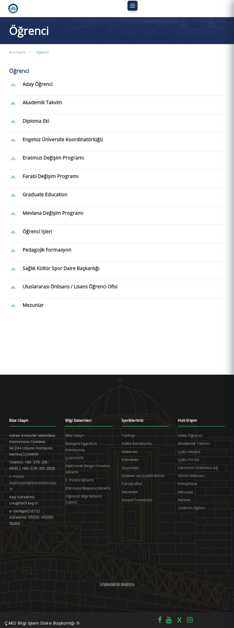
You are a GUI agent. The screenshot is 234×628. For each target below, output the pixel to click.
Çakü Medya (189, 451)
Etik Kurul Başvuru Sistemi (87, 488)
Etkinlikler (130, 459)
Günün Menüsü (191, 475)
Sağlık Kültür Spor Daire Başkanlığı (61, 268)
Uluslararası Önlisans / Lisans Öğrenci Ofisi (70, 286)
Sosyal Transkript (137, 500)
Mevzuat (185, 492)
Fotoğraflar (132, 483)
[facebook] (160, 620)
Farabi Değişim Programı (50, 176)
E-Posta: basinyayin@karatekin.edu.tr (32, 482)
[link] (117, 88)
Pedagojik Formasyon (47, 249)
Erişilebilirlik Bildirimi (117, 584)
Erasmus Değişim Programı (53, 157)
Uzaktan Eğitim (191, 508)
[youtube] (169, 620)
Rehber (184, 500)
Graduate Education (45, 194)
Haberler (130, 451)
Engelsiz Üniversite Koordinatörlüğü (63, 139)
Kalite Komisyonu (137, 443)
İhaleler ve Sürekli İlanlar (143, 475)
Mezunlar (33, 305)
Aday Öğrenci (38, 84)
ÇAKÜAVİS (74, 458)
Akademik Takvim (42, 102)
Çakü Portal (188, 459)
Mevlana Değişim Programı (53, 213)
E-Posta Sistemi (79, 480)
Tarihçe (128, 435)
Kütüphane (187, 483)
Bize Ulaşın (74, 435)
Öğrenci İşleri (37, 231)
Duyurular (130, 467)
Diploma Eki (36, 121)
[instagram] (190, 620)
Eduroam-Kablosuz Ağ (198, 467)
